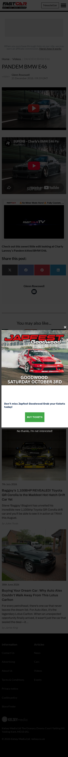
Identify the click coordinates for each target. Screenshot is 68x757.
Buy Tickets (35, 417)
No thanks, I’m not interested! (35, 431)
